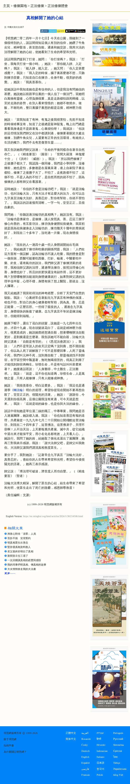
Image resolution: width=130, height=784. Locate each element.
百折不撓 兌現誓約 (19, 538)
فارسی (85, 768)
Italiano (100, 756)
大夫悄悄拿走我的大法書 (21, 569)
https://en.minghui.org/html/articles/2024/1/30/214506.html (53, 516)
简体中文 (71, 739)
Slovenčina (118, 744)
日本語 (100, 762)
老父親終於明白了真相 (20, 551)
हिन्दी (99, 738)
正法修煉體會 (58, 6)
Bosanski (86, 738)
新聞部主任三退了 (17, 556)
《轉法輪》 (18, 390)
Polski (100, 774)
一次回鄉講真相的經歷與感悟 (24, 560)
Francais (85, 774)
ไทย (115, 756)
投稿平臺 (9, 745)
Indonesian (102, 750)
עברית (100, 733)
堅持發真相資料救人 (19, 547)
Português (118, 733)
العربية (84, 733)
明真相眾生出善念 (17, 542)
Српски (117, 750)
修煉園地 (20, 6)
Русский (118, 738)
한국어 (100, 768)
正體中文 (71, 733)
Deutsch (85, 750)
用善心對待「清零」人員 (21, 533)
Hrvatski (101, 744)
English (85, 756)
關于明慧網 (10, 739)
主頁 (6, 6)
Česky (84, 744)
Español (85, 762)
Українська (119, 768)
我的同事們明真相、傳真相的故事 (26, 564)
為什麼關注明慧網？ (15, 751)
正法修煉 (37, 6)
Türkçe (116, 762)
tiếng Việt (118, 774)
